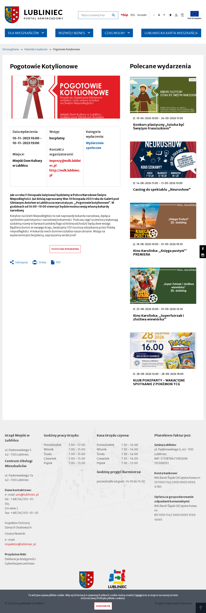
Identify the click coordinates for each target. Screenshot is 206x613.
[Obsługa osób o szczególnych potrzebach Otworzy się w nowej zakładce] (182, 15)
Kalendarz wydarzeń (35, 49)
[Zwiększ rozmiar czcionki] (164, 15)
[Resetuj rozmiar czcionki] (159, 15)
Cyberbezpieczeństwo (19, 563)
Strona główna (10, 49)
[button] (65, 97)
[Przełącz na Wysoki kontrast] (171, 15)
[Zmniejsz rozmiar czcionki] (154, 15)
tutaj (138, 595)
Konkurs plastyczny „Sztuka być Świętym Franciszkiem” (158, 126)
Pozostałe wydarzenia (65, 249)
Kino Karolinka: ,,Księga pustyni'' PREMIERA (160, 252)
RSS (133, 15)
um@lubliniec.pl (27, 494)
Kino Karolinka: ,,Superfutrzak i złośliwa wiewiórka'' (158, 317)
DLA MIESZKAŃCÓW (23, 33)
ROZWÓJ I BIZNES (72, 33)
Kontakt (142, 15)
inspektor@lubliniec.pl (20, 544)
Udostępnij (21, 262)
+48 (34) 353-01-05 (24, 513)
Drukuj (39, 263)
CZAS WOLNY (115, 33)
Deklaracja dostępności (20, 559)
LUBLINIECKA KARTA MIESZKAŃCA (171, 34)
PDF (58, 262)
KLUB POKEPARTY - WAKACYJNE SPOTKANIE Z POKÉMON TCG (159, 382)
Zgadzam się (103, 606)
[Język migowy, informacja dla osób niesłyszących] (176, 15)
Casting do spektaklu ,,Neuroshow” (162, 189)
